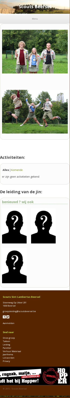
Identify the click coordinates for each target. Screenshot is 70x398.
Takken (6, 341)
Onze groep (9, 337)
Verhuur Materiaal (12, 351)
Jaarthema (8, 354)
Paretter (7, 347)
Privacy (6, 361)
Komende (17, 170)
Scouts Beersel (19, 388)
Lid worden (8, 357)
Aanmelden (8, 323)
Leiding (6, 344)
